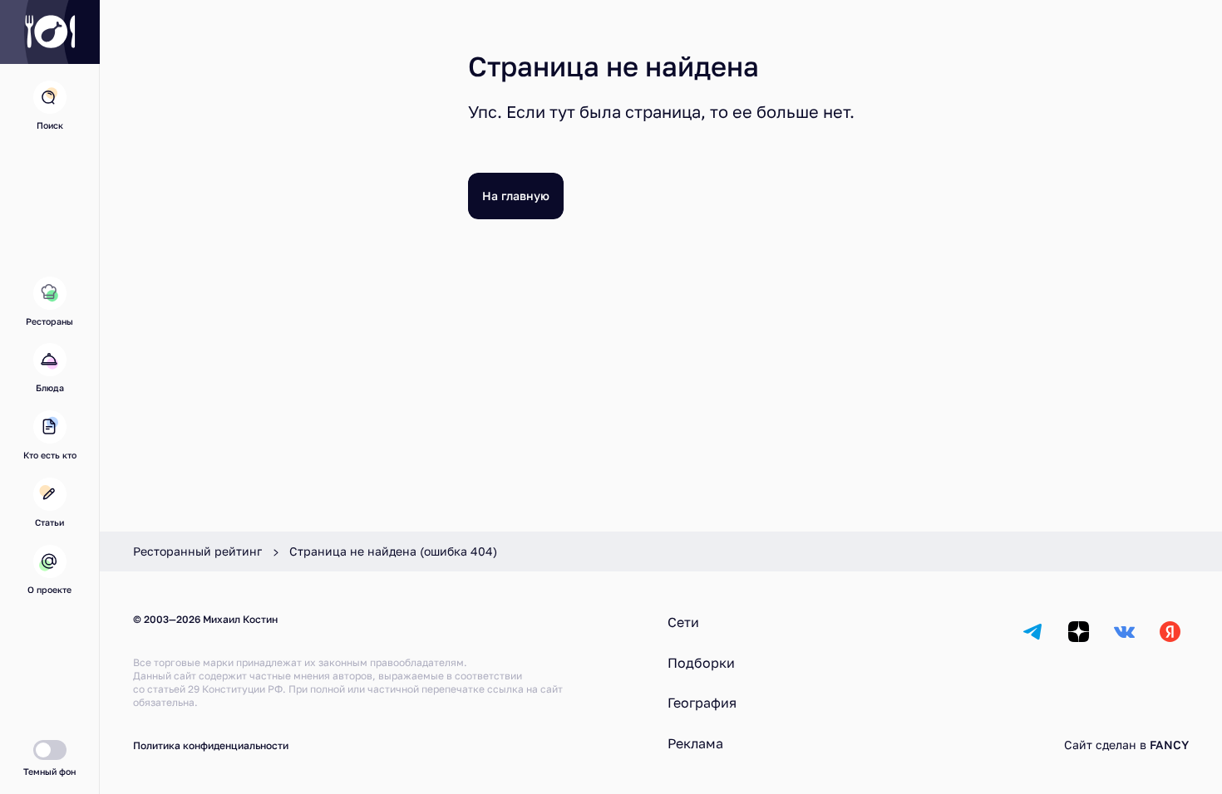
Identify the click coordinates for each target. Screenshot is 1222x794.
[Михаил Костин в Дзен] (1078, 631)
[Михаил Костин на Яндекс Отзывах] (1170, 631)
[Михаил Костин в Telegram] (1033, 631)
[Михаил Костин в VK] (1124, 631)
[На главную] (50, 32)
